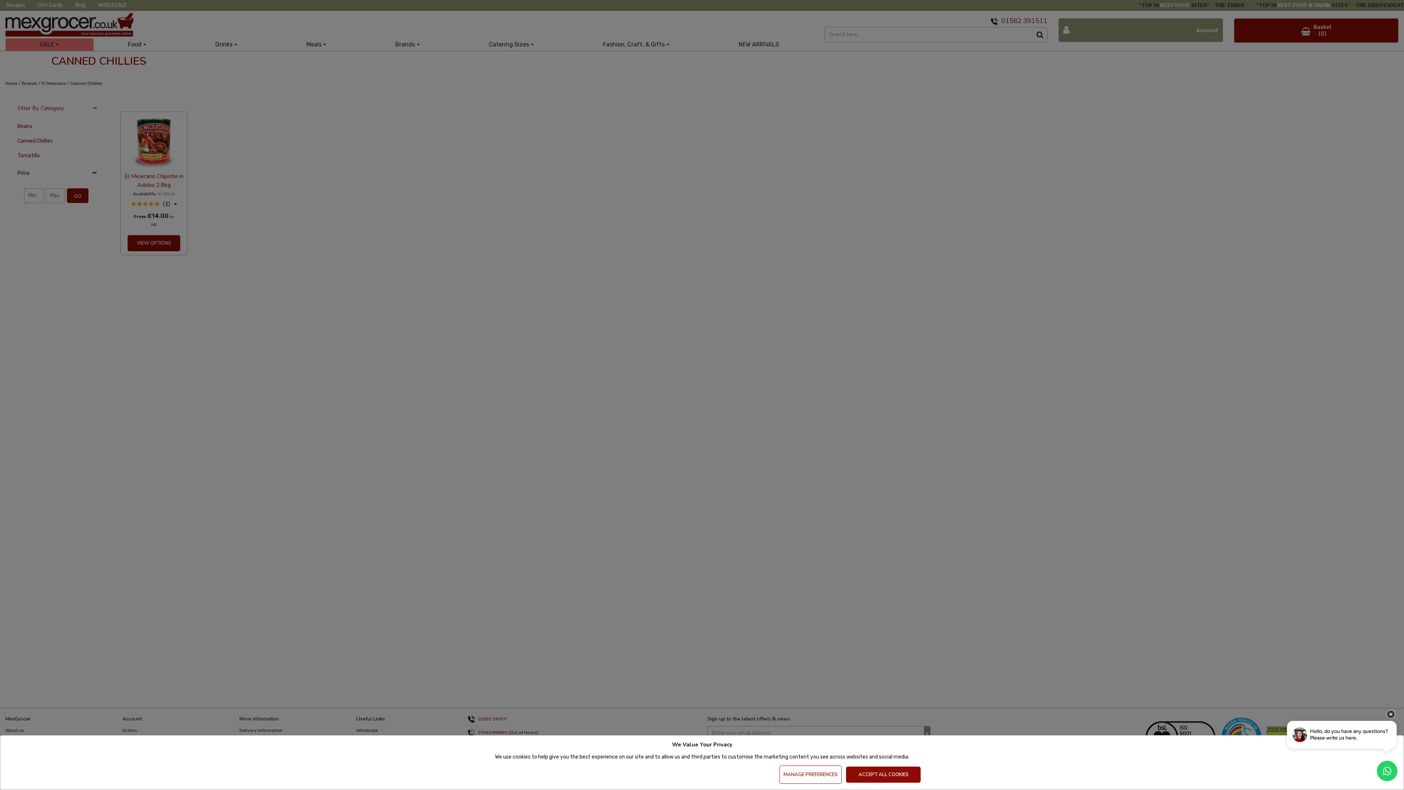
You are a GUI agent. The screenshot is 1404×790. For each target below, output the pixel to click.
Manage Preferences (811, 774)
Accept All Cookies (883, 774)
